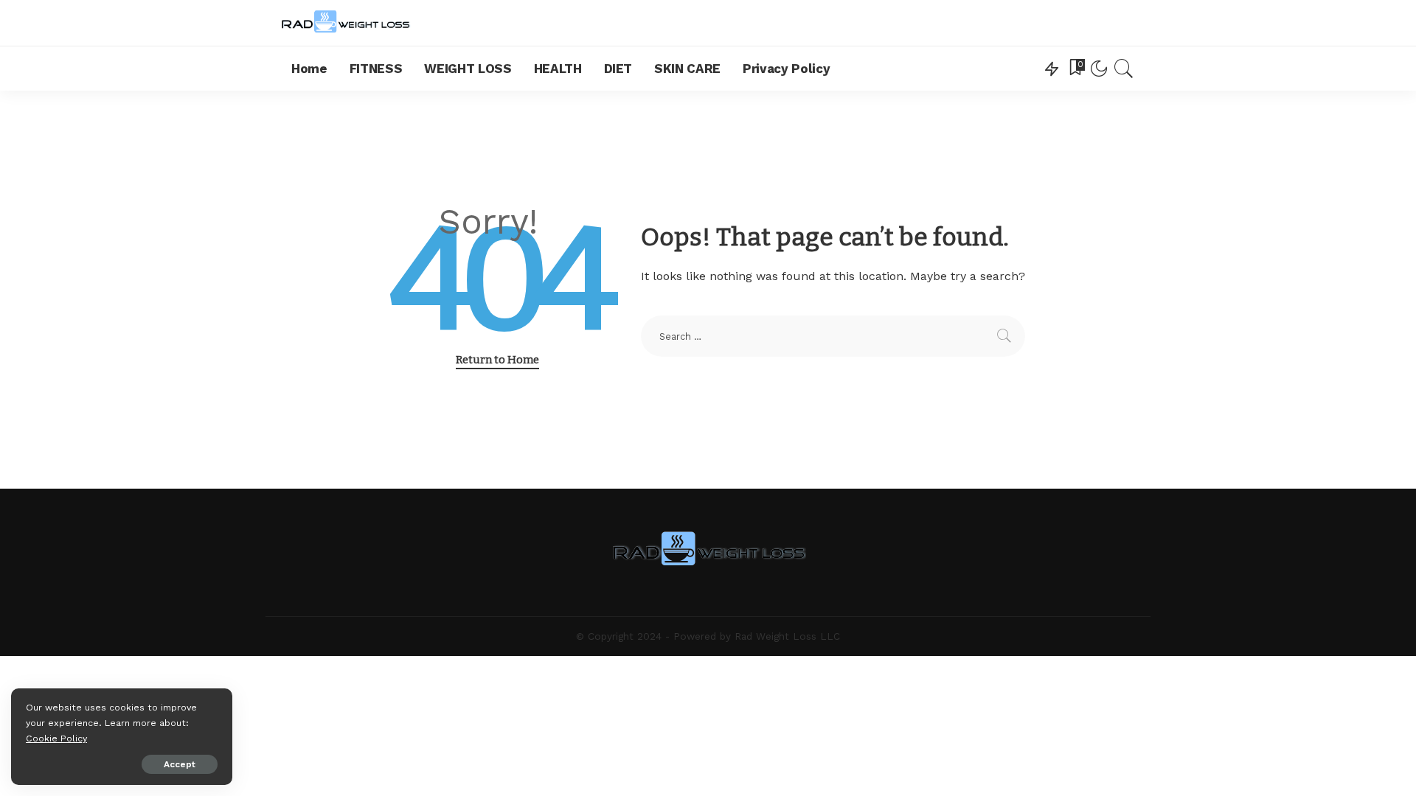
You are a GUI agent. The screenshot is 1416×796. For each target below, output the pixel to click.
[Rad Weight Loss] (345, 23)
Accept (179, 764)
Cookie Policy (56, 738)
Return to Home (497, 359)
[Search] (1124, 68)
